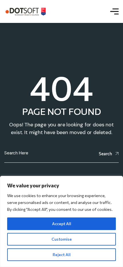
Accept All (61, 223)
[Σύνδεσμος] (25, 11)
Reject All (62, 254)
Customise (61, 239)
